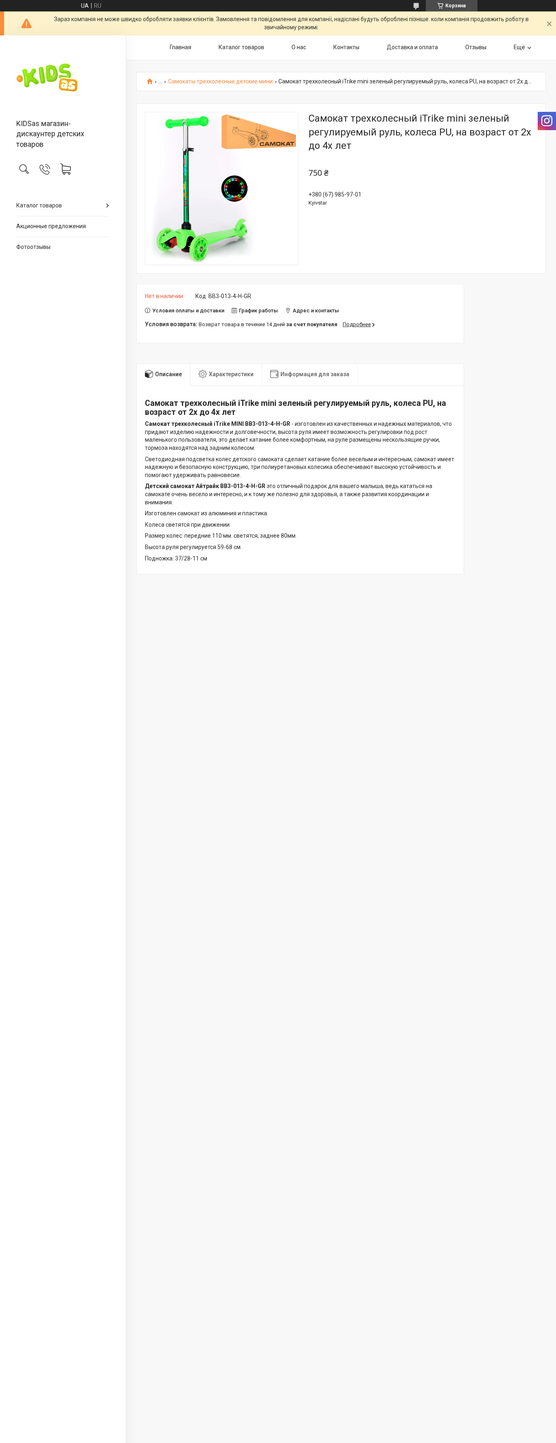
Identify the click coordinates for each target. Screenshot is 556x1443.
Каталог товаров (39, 205)
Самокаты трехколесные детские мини (220, 81)
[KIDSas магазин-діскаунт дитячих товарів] (62, 78)
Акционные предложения (51, 226)
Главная (180, 47)
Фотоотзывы (33, 247)
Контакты (346, 47)
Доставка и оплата (412, 47)
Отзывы (475, 47)
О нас (298, 47)
